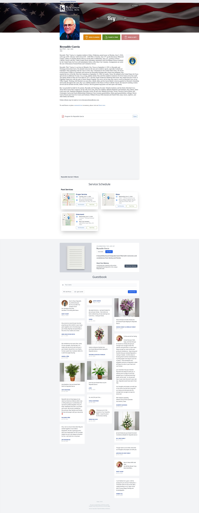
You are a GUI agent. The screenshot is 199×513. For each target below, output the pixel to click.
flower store (102, 105)
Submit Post (132, 291)
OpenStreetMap (101, 508)
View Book (100, 251)
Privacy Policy (95, 506)
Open (135, 116)
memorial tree (78, 105)
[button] (68, 197)
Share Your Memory (131, 266)
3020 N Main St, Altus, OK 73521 (87, 201)
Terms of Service (103, 506)
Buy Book (109, 251)
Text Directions (81, 204)
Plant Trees (91, 204)
